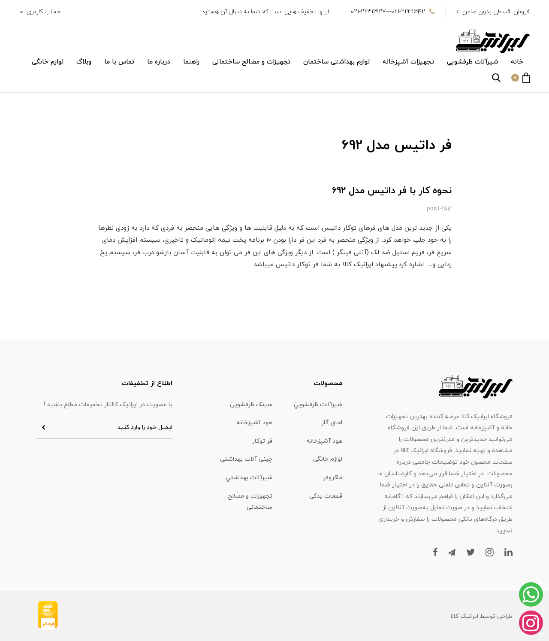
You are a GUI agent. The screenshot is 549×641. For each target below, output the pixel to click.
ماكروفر (332, 478)
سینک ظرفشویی (251, 405)
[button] (520, 78)
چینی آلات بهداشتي (246, 459)
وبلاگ (83, 62)
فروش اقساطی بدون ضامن (496, 12)
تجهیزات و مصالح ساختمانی (251, 62)
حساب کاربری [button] (42, 12)
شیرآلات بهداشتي (249, 478)
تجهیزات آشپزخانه (408, 62)
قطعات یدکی (325, 496)
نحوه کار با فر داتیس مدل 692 (392, 190)
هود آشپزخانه (254, 423)
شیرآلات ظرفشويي (472, 62)
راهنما (191, 62)
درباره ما (158, 62)
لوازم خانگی (47, 62)
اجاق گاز (331, 423)
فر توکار (262, 441)
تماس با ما (119, 62)
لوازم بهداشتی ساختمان (336, 62)
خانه (517, 62)
